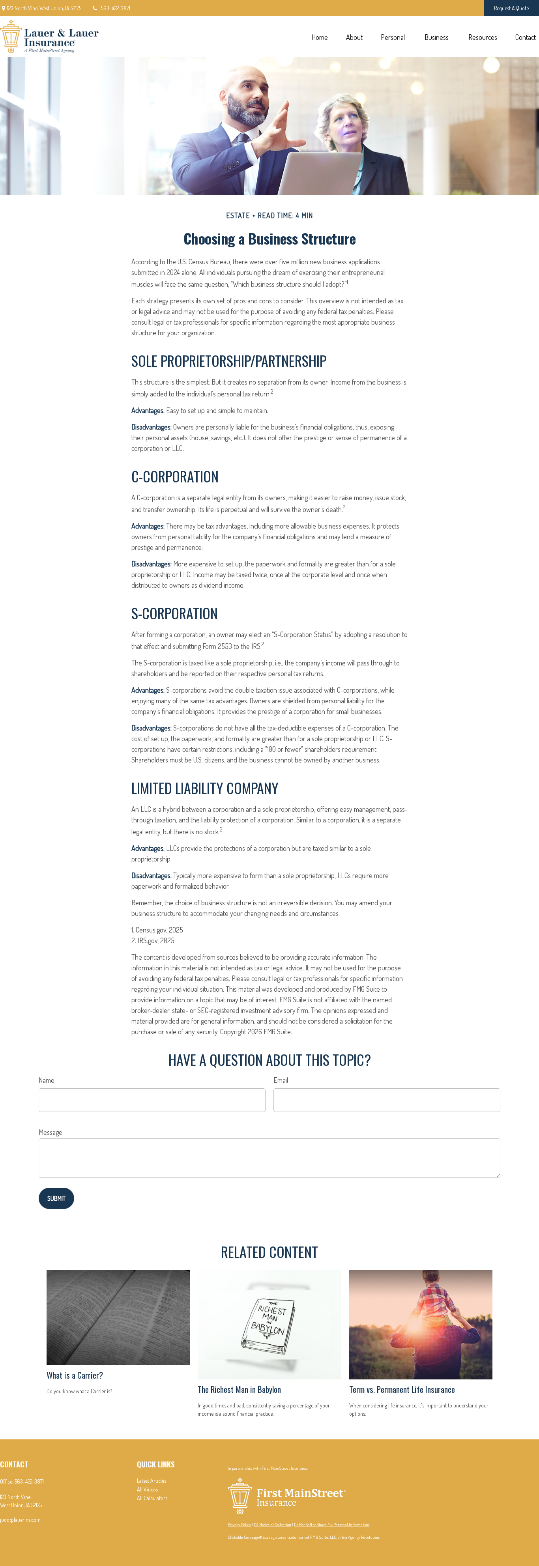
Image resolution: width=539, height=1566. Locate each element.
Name (46, 1080)
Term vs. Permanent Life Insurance (402, 1389)
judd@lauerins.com (20, 1519)
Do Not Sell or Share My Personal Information (331, 1524)
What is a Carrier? (75, 1375)
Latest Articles (151, 1480)
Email (280, 1080)
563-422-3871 (115, 8)
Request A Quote (511, 8)
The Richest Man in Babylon (239, 1389)
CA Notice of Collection (272, 1524)
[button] (319, 36)
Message (50, 1132)
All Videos (147, 1489)
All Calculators (152, 1498)
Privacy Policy (239, 1524)
